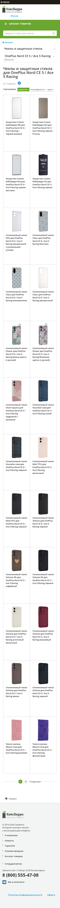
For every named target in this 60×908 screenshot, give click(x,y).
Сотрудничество (13, 863)
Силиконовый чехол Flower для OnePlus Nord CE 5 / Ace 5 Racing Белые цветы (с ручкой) (16, 354)
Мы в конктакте (16, 882)
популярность (37, 89)
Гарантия (10, 845)
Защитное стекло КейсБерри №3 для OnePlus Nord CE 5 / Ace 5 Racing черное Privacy (42, 128)
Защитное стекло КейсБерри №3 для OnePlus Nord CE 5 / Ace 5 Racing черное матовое (16, 184)
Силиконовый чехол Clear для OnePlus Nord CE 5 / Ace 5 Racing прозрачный (43, 296)
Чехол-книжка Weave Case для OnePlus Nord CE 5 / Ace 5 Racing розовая (16, 748)
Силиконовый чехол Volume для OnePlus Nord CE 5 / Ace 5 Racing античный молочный (16, 636)
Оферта (51, 894)
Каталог (8, 42)
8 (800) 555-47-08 (20, 875)
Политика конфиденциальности (25, 894)
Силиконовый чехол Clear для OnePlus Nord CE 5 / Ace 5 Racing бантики (43, 239)
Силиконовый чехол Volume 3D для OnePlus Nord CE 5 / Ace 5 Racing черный (43, 579)
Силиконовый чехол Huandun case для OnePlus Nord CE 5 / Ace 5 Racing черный (16, 466)
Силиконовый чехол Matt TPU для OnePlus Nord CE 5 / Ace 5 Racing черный (16, 522)
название (22, 89)
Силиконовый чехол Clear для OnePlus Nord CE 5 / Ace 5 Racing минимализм (16, 296)
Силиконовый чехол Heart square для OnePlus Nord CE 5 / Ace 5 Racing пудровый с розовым (16, 412)
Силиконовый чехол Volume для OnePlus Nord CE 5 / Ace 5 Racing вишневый (43, 635)
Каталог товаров (20, 23)
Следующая (35, 781)
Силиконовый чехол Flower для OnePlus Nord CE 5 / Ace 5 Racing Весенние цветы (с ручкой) (43, 354)
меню (6, 2)
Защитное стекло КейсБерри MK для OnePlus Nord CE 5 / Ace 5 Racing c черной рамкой (15, 128)
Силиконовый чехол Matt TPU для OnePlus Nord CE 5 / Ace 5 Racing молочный (43, 467)
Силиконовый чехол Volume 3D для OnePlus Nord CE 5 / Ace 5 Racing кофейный (16, 580)
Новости (9, 840)
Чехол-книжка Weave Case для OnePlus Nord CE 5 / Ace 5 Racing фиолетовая (42, 750)
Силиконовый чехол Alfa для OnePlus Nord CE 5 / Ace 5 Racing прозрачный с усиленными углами (16, 242)
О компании (11, 835)
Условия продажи (14, 851)
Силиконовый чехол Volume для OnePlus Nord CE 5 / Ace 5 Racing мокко (16, 692)
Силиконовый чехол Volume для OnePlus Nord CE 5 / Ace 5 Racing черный (43, 692)
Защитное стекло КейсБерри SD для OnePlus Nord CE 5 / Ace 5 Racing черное (42, 183)
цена (49, 89)
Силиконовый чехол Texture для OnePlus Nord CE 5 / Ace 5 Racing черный (43, 522)
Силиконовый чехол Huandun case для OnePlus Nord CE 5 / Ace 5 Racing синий (43, 409)
